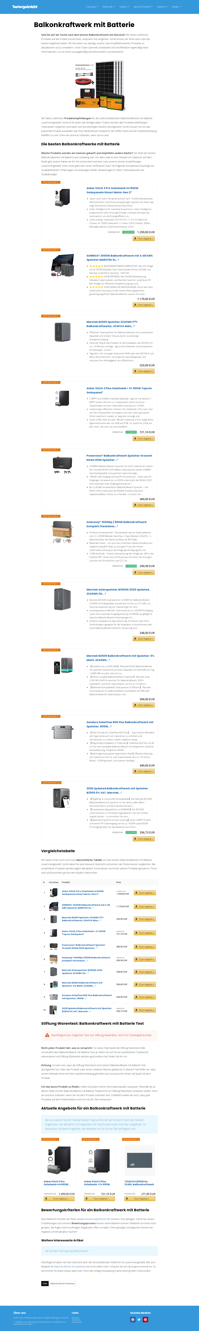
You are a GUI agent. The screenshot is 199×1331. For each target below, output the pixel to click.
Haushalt (91, 6)
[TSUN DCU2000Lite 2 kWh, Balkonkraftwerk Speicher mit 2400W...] (139, 1160)
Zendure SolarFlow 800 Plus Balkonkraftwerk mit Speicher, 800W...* (120, 724)
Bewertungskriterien (96, 1219)
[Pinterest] (145, 1319)
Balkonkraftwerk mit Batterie (63, 1283)
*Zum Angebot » (145, 238)
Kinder (175, 6)
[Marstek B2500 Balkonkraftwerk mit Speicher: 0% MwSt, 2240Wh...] (62, 665)
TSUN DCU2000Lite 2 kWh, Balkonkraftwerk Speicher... (139, 1183)
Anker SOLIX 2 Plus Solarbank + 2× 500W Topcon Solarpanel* (119, 390)
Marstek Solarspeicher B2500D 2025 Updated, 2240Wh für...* (118, 592)
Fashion (161, 6)
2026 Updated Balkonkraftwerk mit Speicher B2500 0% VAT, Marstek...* (117, 790)
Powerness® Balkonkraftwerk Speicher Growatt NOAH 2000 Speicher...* (119, 458)
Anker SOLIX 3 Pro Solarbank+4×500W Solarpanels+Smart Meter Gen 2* (112, 190)
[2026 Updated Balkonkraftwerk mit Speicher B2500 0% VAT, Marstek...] (62, 798)
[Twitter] (139, 1319)
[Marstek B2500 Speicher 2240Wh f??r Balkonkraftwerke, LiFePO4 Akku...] (62, 331)
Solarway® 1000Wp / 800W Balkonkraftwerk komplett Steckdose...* (117, 524)
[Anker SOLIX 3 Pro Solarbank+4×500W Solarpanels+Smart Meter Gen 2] (62, 198)
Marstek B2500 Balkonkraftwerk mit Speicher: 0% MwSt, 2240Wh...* (120, 658)
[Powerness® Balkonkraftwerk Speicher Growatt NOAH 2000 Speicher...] (62, 465)
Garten (123, 6)
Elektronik (107, 6)
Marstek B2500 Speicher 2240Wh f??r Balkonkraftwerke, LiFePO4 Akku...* (112, 324)
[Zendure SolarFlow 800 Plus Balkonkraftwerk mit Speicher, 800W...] (62, 732)
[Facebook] (133, 1319)
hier (125, 1056)
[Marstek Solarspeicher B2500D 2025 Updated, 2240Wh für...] (62, 599)
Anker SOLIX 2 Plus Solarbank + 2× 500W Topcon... (97, 1183)
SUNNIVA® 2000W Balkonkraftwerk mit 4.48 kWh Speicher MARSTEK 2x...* (120, 258)
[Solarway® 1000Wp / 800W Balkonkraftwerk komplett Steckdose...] (62, 531)
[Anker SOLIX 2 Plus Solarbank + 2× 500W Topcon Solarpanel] (62, 398)
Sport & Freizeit (142, 6)
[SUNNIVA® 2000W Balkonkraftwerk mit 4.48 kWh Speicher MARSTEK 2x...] (62, 265)
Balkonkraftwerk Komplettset (69, 1266)
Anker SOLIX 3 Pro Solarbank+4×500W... (57, 1183)
